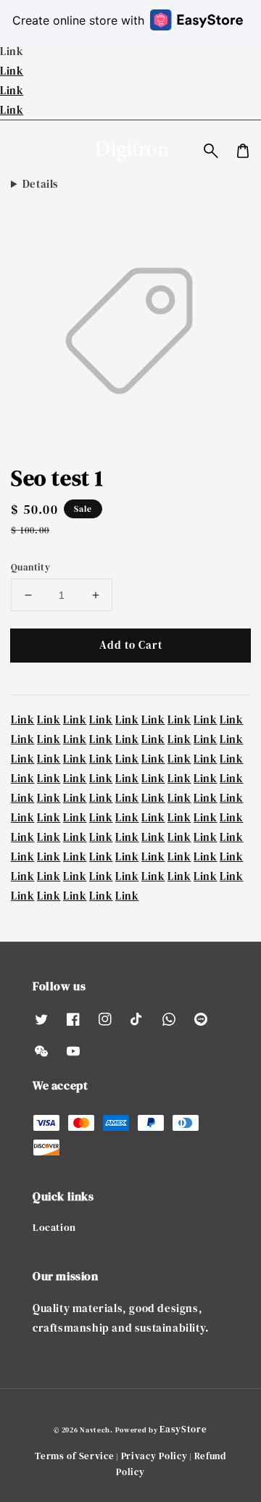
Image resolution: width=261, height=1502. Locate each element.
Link (11, 70)
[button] (211, 151)
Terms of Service (74, 1456)
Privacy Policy (154, 1456)
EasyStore (183, 1429)
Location (54, 1227)
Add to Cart (130, 644)
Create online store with (78, 20)
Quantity (30, 567)
